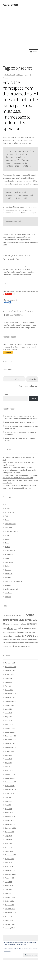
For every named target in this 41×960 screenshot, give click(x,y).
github (26, 628)
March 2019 (9, 866)
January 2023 (9, 732)
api (12, 615)
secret (5, 245)
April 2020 (8, 847)
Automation (9, 512)
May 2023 (8, 717)
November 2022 (10, 740)
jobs (4, 632)
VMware (8, 585)
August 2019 (9, 859)
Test (4, 460)
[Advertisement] (20, 27)
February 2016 (10, 897)
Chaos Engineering (11, 531)
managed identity (28, 632)
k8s (7, 632)
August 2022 (9, 751)
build (35, 620)
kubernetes (7, 242)
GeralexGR (10, 5)
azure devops (25, 619)
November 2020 (10, 820)
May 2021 (8, 805)
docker (20, 628)
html (30, 628)
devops (12, 628)
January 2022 (9, 778)
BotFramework (10, 524)
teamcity (34, 639)
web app (8, 646)
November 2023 (10, 694)
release (5, 639)
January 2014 (9, 928)
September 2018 (10, 874)
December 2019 (10, 855)
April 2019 (8, 863)
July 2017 (8, 889)
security (16, 639)
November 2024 (10, 667)
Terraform (8, 574)
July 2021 (8, 797)
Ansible (7, 508)
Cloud (7, 535)
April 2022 (8, 767)
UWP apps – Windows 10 (13, 581)
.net (4, 615)
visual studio (28, 642)
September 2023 (10, 701)
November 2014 (10, 913)
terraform (7, 642)
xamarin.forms (24, 646)
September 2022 (10, 747)
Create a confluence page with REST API (17, 488)
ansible (8, 615)
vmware (35, 642)
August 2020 (9, 832)
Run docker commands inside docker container (19, 485)
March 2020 (9, 851)
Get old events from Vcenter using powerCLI (18, 457)
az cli (24, 615)
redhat (36, 636)
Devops (7, 539)
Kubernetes (26, 234)
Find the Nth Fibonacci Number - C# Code (17, 467)
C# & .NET (8, 528)
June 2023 (8, 713)
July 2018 (8, 882)
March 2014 (9, 920)
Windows (8, 593)
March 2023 (9, 724)
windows (16, 646)
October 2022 (9, 743)
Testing (8, 577)
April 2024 (8, 686)
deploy (5, 628)
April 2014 (8, 916)
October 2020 (9, 824)
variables (20, 643)
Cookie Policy (7, 951)
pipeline (11, 636)
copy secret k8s (25, 240)
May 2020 (8, 843)
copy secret (10, 237)
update (14, 642)
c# (4, 623)
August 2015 (9, 905)
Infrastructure (16, 234)
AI (5, 505)
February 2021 (10, 816)
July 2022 (8, 755)
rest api (10, 639)
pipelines (18, 636)
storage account (25, 639)
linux (19, 632)
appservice (17, 615)
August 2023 (9, 705)
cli (11, 624)
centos (7, 624)
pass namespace (31, 242)
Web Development (11, 589)
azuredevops (10, 619)
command (16, 624)
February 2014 (10, 924)
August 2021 (9, 793)
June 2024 (8, 678)
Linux (33, 234)
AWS (6, 516)
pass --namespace (17, 242)
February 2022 (10, 774)
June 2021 (8, 801)
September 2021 (10, 790)
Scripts (7, 566)
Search (5, 395)
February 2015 (10, 909)
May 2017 (8, 893)
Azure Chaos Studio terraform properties (19, 422)
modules (5, 636)
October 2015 (9, 901)
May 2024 (8, 682)
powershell (28, 635)
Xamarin (8, 597)
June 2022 (8, 759)
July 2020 (8, 836)
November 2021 (10, 782)
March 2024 (9, 690)
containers (32, 623)
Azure (7, 520)
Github (7, 547)
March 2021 (9, 813)
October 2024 (9, 670)
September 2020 (10, 828)
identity (34, 629)
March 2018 (9, 886)
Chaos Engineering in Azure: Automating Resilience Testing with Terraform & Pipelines (21, 417)
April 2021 (8, 809)
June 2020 (8, 840)
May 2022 (8, 763)
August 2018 (9, 878)
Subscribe (32, 379)
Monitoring (9, 562)
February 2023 (10, 728)
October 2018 (9, 870)
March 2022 (9, 770)
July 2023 (8, 709)
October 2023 (9, 697)
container (23, 624)
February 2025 (10, 663)
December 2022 (10, 736)
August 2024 (9, 674)
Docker (7, 543)
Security (8, 570)
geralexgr (24, 75)
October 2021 (9, 786)
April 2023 (8, 720)
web (4, 646)
